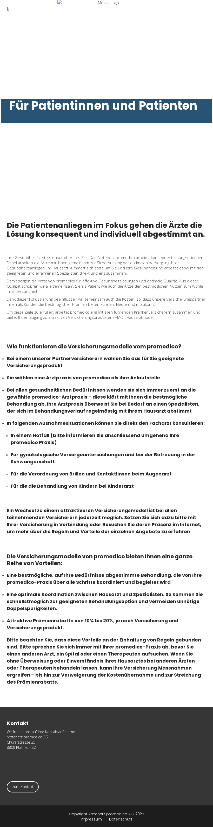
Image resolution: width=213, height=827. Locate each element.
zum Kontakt (23, 786)
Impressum (95, 819)
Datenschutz (120, 819)
